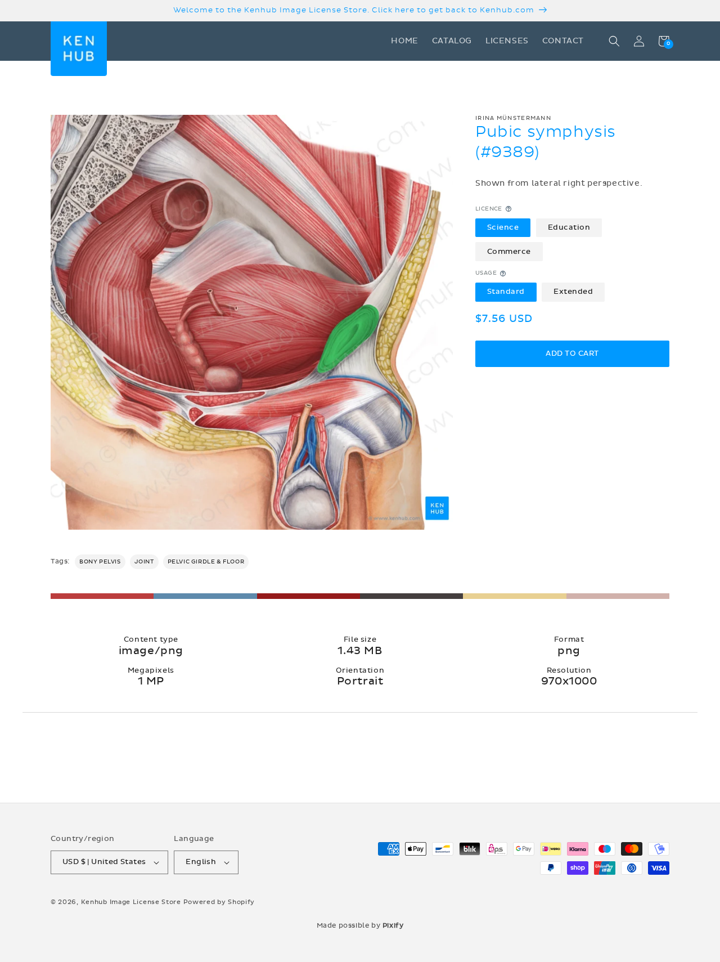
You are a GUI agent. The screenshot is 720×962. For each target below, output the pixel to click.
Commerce (509, 251)
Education (569, 227)
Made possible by (360, 925)
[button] (614, 41)
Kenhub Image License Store (131, 902)
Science (503, 227)
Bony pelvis (100, 561)
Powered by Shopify (219, 902)
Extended (573, 292)
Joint (144, 561)
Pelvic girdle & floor (206, 561)
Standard (506, 292)
